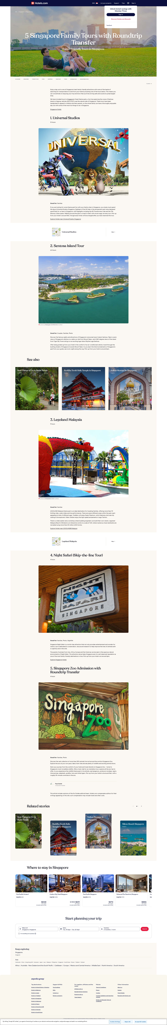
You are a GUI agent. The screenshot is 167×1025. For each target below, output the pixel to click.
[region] (83, 1022)
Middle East (96, 965)
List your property (106, 3)
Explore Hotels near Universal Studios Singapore (65, 219)
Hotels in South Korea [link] (36, 1012)
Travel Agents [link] (77, 997)
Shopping (50, 79)
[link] (120, 25)
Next (140, 806)
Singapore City (29, 12)
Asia (16, 960)
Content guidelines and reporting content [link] (104, 996)
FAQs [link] (54, 990)
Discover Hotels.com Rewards (120, 19)
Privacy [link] (98, 990)
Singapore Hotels (84, 79)
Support (116, 3)
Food (43, 79)
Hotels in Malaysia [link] (36, 990)
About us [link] (120, 987)
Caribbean (58, 965)
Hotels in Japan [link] (35, 993)
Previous (133, 806)
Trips (123, 3)
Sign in (134, 3)
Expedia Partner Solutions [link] (81, 991)
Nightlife (58, 79)
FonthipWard (48, 498)
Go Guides (17, 79)
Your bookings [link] (56, 987)
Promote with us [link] (78, 994)
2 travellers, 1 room (110, 930)
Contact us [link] (55, 993)
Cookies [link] (98, 993)
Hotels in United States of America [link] (40, 987)
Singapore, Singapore (29, 930)
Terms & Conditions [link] (101, 987)
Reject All (127, 1021)
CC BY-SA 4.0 (54, 324)
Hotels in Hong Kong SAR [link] (37, 1006)
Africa (17, 965)
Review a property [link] (57, 995)
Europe (66, 965)
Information (73, 79)
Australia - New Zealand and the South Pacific (37, 965)
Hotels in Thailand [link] (35, 995)
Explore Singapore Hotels (58, 660)
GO (16, 12)
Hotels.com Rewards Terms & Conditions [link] (103, 1000)
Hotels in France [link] (35, 1004)
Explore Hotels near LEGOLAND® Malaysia (63, 528)
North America (107, 965)
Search (144, 929)
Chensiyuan (47, 324)
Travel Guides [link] (121, 993)
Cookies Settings (115, 1021)
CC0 (53, 498)
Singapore (21, 12)
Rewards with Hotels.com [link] (124, 995)
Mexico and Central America (80, 965)
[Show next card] (151, 890)
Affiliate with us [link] (78, 989)
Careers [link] (120, 990)
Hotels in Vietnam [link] (35, 1009)
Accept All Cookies (140, 1021)
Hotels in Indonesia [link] (36, 1001)
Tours (65, 79)
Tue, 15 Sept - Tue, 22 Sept (71, 930)
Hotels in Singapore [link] (36, 998)
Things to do (35, 79)
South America (119, 965)
